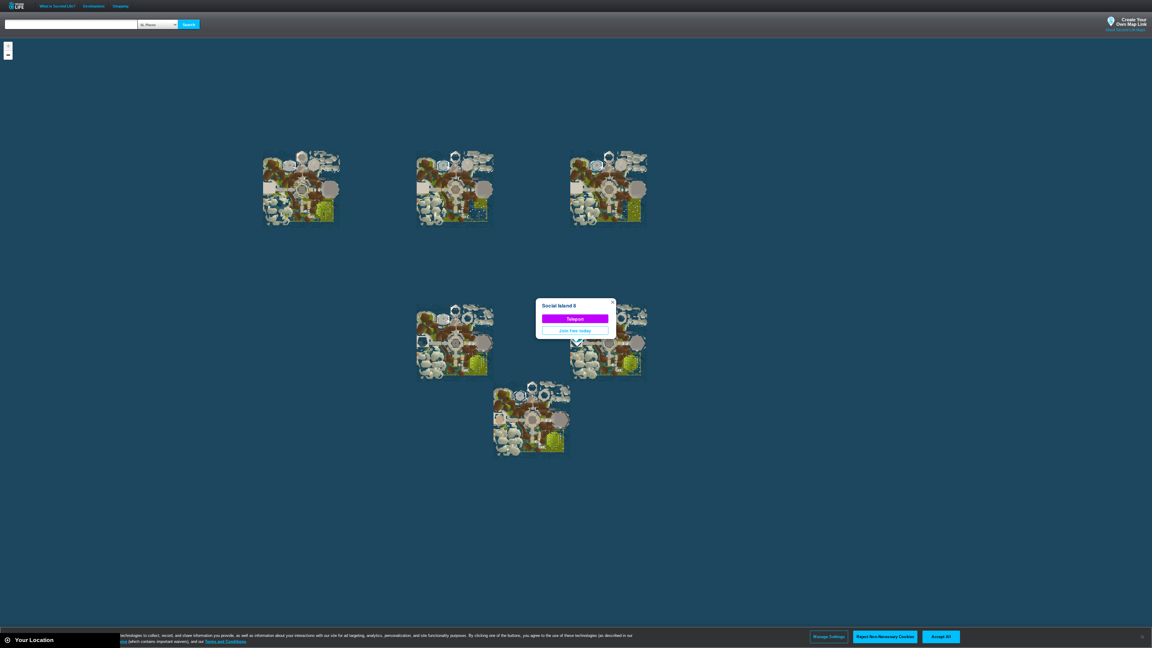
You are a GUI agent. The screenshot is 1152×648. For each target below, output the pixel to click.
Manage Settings (829, 636)
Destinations (94, 5)
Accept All (941, 636)
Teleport (575, 319)
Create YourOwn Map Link (1131, 22)
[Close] (1142, 637)
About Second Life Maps (1125, 30)
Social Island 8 (559, 305)
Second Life (19, 6)
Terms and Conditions (225, 641)
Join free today (575, 331)
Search (189, 25)
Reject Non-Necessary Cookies (885, 636)
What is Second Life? (57, 5)
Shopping (120, 5)
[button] (612, 301)
